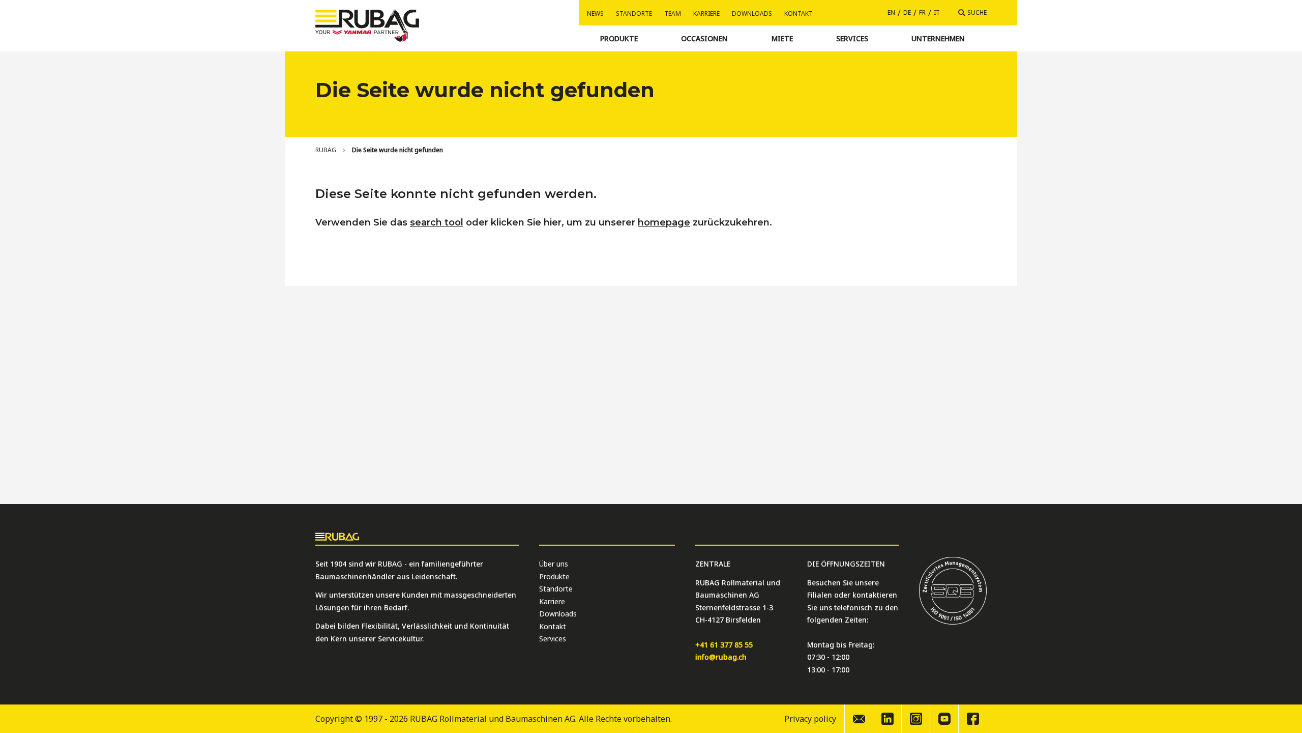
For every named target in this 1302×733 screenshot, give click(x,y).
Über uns (553, 564)
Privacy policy (810, 718)
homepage (664, 222)
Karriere (706, 13)
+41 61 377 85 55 (724, 645)
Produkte (554, 576)
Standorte (634, 13)
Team (672, 13)
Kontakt (798, 13)
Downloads (752, 13)
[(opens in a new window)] (887, 718)
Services (552, 638)
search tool (436, 222)
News (595, 13)
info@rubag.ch (721, 657)
